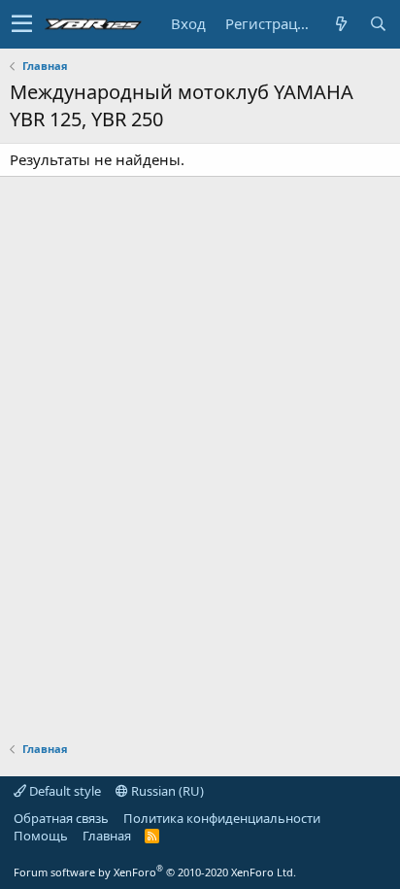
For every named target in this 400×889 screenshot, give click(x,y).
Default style (63, 791)
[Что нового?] (340, 24)
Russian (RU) (166, 791)
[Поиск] (377, 24)
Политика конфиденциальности (221, 818)
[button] (22, 24)
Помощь (41, 835)
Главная (107, 835)
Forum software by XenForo (155, 872)
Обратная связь (61, 818)
